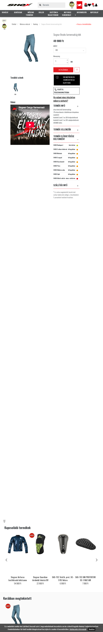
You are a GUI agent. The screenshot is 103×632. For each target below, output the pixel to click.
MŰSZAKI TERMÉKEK (30, 13)
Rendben (91, 629)
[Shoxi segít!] (72, 5)
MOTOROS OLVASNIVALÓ (66, 13)
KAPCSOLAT (94, 12)
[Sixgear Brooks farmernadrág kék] (20, 5)
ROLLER (41, 12)
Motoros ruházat (25, 24)
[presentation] (6, 559)
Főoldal (14, 24)
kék (15, 94)
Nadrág (35, 24)
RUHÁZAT (5, 12)
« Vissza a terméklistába (83, 24)
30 (56, 50)
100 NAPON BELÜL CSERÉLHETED (69, 80)
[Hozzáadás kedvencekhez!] (77, 69)
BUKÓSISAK (18, 12)
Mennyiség (56, 56)
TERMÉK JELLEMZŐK (62, 129)
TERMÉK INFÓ (59, 105)
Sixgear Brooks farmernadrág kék (51, 24)
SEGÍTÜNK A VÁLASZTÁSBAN (53, 13)
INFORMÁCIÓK (82, 12)
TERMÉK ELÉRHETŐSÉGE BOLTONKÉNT (63, 137)
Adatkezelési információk (78, 629)
